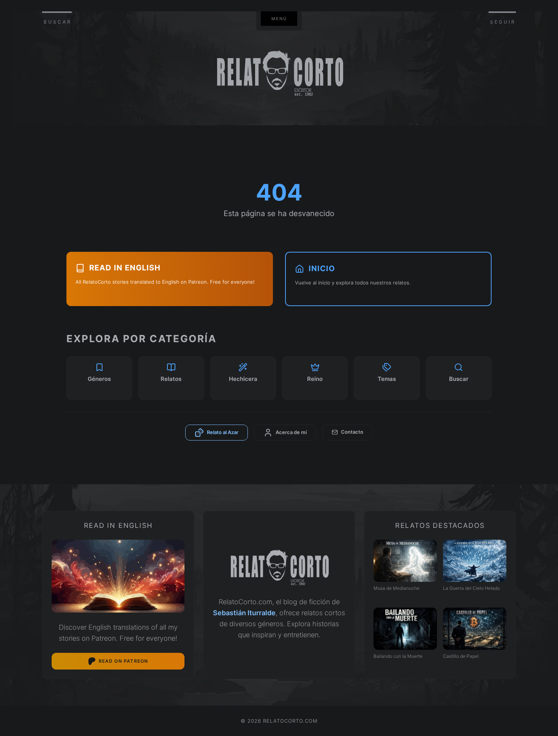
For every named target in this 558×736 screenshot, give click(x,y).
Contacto (352, 432)
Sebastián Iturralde (244, 613)
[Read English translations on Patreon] (118, 576)
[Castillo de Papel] (474, 629)
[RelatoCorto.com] (279, 568)
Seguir (503, 22)
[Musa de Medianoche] (405, 561)
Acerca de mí (291, 432)
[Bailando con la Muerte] (405, 629)
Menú (279, 18)
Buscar (58, 22)
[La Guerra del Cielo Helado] (474, 561)
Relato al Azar (222, 432)
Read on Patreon (123, 661)
